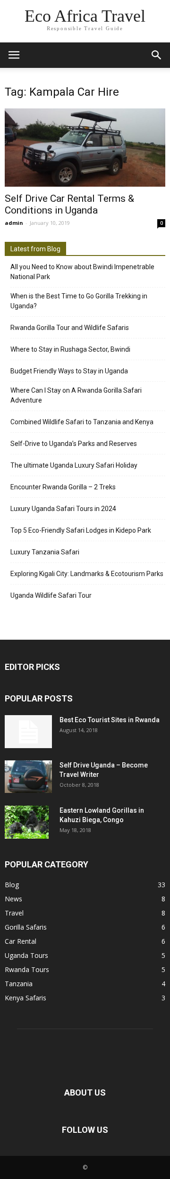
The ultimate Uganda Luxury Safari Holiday (73, 465)
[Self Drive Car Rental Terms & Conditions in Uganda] (85, 147)
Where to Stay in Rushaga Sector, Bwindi (70, 349)
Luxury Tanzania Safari (44, 552)
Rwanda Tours (27, 969)
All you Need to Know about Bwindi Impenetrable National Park (82, 271)
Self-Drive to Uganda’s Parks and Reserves (73, 443)
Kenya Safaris (25, 997)
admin (14, 222)
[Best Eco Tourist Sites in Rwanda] (28, 731)
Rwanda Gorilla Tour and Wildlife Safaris (69, 327)
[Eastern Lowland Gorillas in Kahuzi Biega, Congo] (27, 822)
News (13, 898)
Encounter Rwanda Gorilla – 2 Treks (63, 487)
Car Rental (20, 941)
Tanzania (19, 983)
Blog (12, 884)
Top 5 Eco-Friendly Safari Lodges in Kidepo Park (80, 530)
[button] (157, 55)
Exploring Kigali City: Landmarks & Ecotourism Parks (86, 573)
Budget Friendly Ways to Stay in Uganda (69, 371)
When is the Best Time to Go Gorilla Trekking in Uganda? (78, 301)
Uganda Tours (26, 955)
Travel (14, 912)
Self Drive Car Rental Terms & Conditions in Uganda (69, 204)
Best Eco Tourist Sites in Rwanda (110, 720)
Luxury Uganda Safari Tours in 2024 (63, 508)
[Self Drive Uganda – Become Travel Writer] (28, 776)
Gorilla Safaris (26, 927)
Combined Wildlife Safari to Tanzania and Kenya (81, 422)
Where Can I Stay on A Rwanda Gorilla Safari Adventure (76, 395)
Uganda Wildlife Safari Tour (51, 595)
